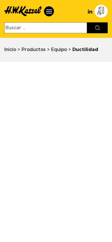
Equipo (59, 49)
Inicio (10, 49)
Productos (34, 49)
